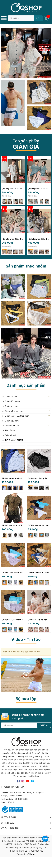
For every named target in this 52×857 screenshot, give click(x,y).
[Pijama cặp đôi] (26, 53)
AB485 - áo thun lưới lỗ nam (15, 525)
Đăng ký (44, 725)
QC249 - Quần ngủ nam (39, 478)
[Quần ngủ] (39, 286)
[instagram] (22, 781)
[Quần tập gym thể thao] (39, 92)
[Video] (26, 675)
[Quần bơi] (39, 118)
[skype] (32, 781)
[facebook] (18, 781)
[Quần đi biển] (13, 103)
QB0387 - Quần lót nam (13, 572)
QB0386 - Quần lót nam (13, 619)
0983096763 (21, 799)
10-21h (11, 802)
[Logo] (26, 8)
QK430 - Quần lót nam (38, 525)
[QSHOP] (26, 741)
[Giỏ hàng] (46, 18)
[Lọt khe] (13, 286)
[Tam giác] (39, 313)
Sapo (32, 854)
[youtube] (27, 781)
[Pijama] (26, 353)
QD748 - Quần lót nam (38, 572)
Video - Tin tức (25, 639)
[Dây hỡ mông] (13, 313)
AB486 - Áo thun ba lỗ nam (15, 478)
